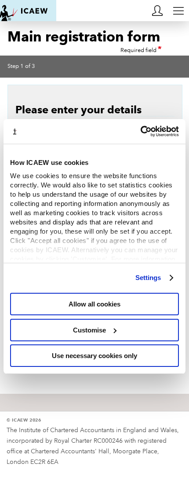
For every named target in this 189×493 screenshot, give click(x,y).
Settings (148, 277)
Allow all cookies (94, 304)
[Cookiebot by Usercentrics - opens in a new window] (140, 131)
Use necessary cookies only (94, 355)
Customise (89, 330)
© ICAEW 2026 (24, 420)
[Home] (28, 10)
